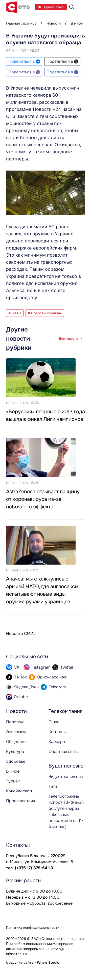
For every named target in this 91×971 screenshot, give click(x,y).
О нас (54, 722)
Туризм (13, 781)
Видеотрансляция (66, 776)
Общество (16, 741)
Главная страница (21, 23)
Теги (53, 786)
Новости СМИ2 (21, 633)
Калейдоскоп (19, 791)
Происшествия (20, 800)
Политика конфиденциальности (32, 927)
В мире (77, 23)
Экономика (17, 731)
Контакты (57, 731)
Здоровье (15, 761)
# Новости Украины (45, 313)
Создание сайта (19, 962)
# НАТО (14, 313)
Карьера (57, 741)
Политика (15, 722)
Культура (15, 751)
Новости (54, 23)
